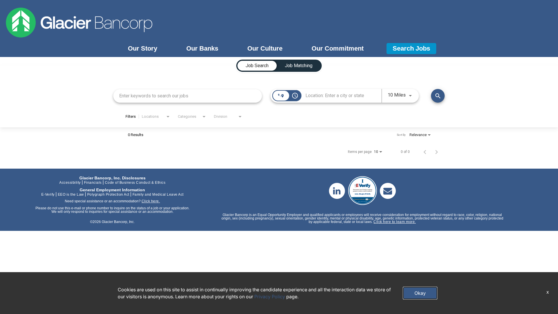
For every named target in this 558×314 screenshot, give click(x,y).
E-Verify (48, 194)
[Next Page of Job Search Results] (436, 152)
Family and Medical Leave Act (158, 194)
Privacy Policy (269, 296)
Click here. (151, 201)
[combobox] (187, 96)
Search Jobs (411, 48)
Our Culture (264, 48)
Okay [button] (420, 293)
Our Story (142, 48)
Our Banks (202, 48)
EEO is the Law (71, 194)
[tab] (257, 66)
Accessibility (70, 183)
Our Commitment (338, 48)
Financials (93, 183)
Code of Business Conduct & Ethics (135, 183)
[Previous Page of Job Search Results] (425, 152)
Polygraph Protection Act (108, 194)
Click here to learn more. (394, 222)
